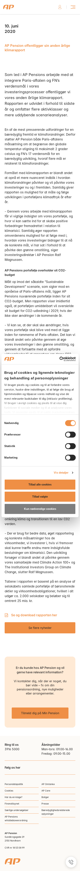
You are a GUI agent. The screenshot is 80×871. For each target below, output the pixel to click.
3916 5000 (12, 749)
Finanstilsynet (12, 803)
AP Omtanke (48, 784)
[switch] (70, 435)
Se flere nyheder (40, 628)
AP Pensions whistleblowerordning (16, 818)
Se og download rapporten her (34, 615)
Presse (45, 803)
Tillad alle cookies (40, 484)
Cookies (9, 790)
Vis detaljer (61, 472)
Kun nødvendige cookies (40, 508)
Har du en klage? (13, 797)
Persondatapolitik (14, 784)
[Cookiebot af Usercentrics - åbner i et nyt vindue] (59, 359)
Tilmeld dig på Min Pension (40, 713)
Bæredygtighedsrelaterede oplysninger (55, 812)
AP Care (45, 790)
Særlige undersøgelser (16, 810)
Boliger (45, 797)
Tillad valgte (40, 496)
